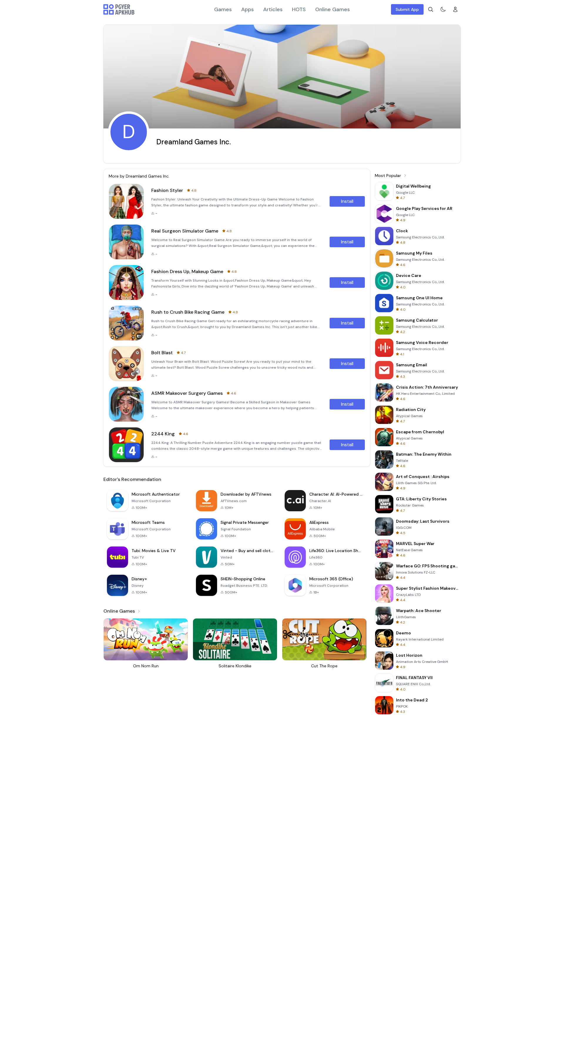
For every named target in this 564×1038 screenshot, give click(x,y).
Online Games (332, 9)
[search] (430, 9)
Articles (273, 9)
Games (223, 9)
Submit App (407, 9)
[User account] (455, 9)
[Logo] (119, 9)
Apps (247, 9)
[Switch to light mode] (443, 9)
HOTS (299, 9)
